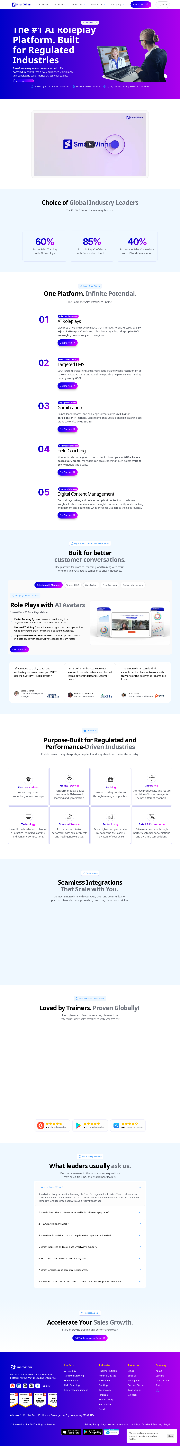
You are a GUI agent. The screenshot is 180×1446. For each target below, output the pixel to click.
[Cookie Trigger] (157, 1391)
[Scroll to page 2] (90, 95)
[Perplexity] (31, 1386)
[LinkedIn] (18, 1386)
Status (159, 1385)
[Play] (90, 144)
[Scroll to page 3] (92, 95)
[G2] (12, 1386)
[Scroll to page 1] (87, 95)
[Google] (37, 1386)
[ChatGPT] (25, 1386)
